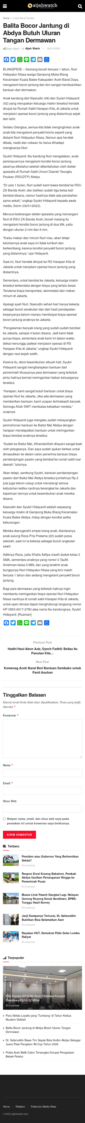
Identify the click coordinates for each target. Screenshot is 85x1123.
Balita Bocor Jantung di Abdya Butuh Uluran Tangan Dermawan (38, 1030)
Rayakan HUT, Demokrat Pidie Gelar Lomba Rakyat (51, 935)
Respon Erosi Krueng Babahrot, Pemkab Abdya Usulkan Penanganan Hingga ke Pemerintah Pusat (49, 877)
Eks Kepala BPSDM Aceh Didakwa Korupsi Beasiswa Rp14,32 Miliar (35, 998)
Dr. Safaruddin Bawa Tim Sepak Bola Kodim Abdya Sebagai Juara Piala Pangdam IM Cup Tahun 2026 (43, 1042)
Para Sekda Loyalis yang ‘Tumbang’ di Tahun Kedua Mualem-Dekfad (38, 1017)
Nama (8, 765)
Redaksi (20, 1106)
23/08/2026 (29, 907)
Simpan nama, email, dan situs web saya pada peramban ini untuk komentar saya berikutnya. (38, 821)
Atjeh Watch (32, 48)
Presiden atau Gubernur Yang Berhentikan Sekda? (50, 858)
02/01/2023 (53, 48)
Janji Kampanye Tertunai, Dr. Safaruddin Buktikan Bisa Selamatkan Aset (49, 918)
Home (6, 18)
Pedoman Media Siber (43, 1106)
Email (8, 783)
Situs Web (10, 801)
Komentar (11, 715)
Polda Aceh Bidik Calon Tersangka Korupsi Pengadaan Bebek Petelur (40, 1054)
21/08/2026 (13, 1005)
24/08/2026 (29, 865)
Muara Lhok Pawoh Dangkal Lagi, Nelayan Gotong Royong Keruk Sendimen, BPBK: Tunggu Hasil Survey (50, 898)
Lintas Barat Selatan (23, 18)
